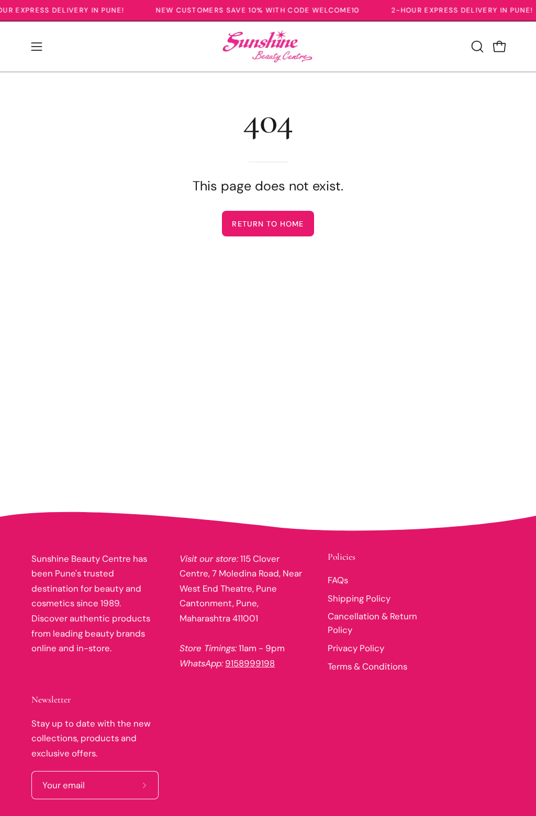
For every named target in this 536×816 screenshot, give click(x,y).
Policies (341, 556)
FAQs (338, 580)
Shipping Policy (359, 598)
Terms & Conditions (367, 666)
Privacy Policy (356, 648)
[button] (476, 46)
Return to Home (268, 224)
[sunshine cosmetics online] (268, 46)
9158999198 (250, 663)
